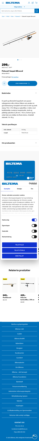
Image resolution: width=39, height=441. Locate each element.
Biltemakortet (19, 362)
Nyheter (19, 401)
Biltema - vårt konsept (19, 372)
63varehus (15, 77)
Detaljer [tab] (19, 188)
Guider (19, 334)
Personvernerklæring (19, 386)
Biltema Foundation (19, 377)
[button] (19, 7)
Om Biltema (19, 367)
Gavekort (19, 358)
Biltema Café (19, 329)
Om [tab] (32, 188)
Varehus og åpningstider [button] (19, 324)
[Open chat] (34, 436)
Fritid (7, 16)
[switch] (34, 225)
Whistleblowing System (19, 396)
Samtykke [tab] (7, 188)
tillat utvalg (19, 250)
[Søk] (36, 11)
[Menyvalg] (3, 3)
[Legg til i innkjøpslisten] (4, 83)
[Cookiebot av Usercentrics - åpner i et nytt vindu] (29, 184)
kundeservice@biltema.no (19, 429)
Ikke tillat (19, 256)
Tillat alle (19, 244)
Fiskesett (17, 16)
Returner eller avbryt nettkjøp (20, 415)
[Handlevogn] (36, 3)
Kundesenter (19, 353)
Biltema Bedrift (20, 338)
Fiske (12, 16)
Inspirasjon (19, 406)
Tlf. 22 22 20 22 (19, 426)
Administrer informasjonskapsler (19, 391)
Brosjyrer (19, 348)
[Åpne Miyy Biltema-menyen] (29, 3)
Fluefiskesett (7, 297)
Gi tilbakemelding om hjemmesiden (19, 410)
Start (3, 16)
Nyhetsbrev (19, 343)
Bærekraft (19, 382)
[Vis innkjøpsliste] (32, 3)
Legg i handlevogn (21, 83)
